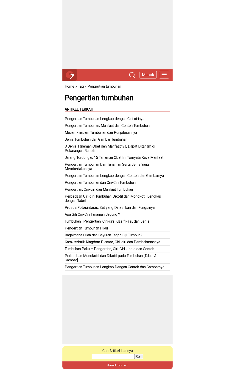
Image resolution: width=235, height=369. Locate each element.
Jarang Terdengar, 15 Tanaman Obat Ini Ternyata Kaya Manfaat (114, 157)
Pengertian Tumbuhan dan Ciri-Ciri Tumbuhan (100, 182)
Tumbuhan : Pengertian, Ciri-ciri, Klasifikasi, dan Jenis (107, 221)
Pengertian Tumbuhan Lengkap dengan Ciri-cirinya (104, 119)
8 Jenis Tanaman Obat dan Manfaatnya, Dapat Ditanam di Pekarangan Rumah (110, 148)
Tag (81, 86)
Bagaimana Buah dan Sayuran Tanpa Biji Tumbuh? (103, 235)
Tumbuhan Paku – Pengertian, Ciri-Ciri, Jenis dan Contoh (109, 249)
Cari (138, 356)
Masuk (148, 74)
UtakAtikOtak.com (117, 365)
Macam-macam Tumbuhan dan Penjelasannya (101, 132)
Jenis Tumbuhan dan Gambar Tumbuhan (96, 139)
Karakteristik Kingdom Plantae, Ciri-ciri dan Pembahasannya (112, 242)
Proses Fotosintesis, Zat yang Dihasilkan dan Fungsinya (110, 207)
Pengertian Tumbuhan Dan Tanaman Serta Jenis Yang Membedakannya (107, 166)
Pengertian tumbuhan (104, 86)
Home (69, 86)
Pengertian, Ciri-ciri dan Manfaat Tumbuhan (99, 189)
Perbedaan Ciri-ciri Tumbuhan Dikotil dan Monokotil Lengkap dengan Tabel (113, 198)
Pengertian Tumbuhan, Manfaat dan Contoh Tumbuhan (107, 125)
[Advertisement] (117, 34)
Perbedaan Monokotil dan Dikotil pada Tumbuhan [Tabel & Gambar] (111, 258)
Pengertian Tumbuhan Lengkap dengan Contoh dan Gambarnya (114, 175)
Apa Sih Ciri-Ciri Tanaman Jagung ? (92, 214)
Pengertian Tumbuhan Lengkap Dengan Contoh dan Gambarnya (114, 267)
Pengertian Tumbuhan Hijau (86, 228)
